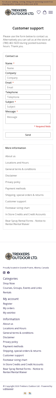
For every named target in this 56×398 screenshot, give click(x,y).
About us (10, 156)
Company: (10, 73)
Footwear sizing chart (17, 208)
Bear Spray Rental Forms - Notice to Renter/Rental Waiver (25, 222)
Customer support (15, 201)
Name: (9, 63)
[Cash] (25, 393)
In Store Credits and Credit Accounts (25, 214)
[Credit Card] (30, 393)
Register (7, 303)
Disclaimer (11, 175)
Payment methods (15, 188)
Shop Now (9, 283)
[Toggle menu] (51, 12)
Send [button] (28, 135)
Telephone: (11, 92)
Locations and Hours (17, 162)
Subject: (10, 101)
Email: (9, 82)
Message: (11, 111)
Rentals (7, 292)
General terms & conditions (20, 169)
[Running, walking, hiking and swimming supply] (19, 12)
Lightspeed (8, 388)
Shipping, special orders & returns (24, 195)
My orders (8, 308)
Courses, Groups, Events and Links (22, 288)
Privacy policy (12, 182)
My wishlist (9, 312)
